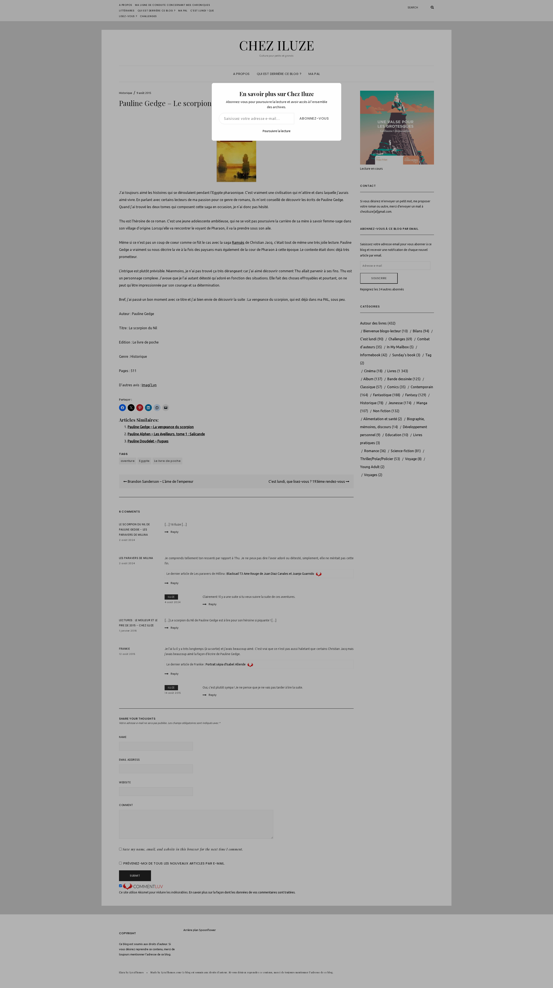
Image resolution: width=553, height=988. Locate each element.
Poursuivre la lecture (277, 131)
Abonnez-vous (314, 118)
